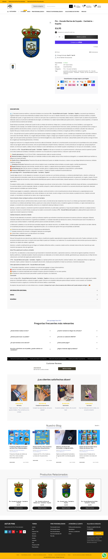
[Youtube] (20, 531)
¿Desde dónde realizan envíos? (19, 330)
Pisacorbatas (35, 547)
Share (96, 46)
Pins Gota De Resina (55, 531)
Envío (70, 533)
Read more (12, 462)
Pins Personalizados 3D (55, 533)
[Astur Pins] (9, 6)
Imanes (33, 538)
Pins (33, 529)
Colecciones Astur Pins (72, 11)
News (11, 432)
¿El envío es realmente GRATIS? (66, 336)
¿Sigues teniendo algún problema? (67, 348)
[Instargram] (17, 531)
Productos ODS (35, 544)
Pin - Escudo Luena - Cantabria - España (66, 502)
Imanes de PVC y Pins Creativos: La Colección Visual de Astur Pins (42, 447)
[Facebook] (9, 531)
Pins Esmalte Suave (55, 529)
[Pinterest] (13, 531)
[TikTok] (24, 531)
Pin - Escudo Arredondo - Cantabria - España (18, 502)
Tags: (56, 71)
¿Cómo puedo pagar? (63, 342)
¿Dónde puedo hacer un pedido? (19, 336)
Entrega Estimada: (62, 55)
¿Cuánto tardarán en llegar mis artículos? (69, 330)
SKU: (56, 65)
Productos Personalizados (54, 11)
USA (33, 542)
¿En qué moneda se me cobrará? (19, 342)
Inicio (28, 11)
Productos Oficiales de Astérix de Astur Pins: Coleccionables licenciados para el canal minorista (18, 447)
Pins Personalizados (38, 11)
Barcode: (57, 67)
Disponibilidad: (58, 62)
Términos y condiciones (74, 531)
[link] (19, 437)
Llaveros (34, 533)
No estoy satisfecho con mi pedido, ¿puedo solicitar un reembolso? (26, 349)
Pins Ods (83, 11)
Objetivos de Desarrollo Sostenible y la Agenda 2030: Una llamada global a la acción (65, 447)
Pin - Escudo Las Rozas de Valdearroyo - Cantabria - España (42, 502)
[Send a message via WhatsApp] (104, 555)
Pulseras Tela (35, 531)
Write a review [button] (67, 368)
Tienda (24, 11)
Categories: (58, 69)
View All (96, 425)
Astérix (33, 527)
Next (97, 495)
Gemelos (34, 536)
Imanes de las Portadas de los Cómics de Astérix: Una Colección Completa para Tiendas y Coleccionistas (88, 447)
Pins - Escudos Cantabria (70, 69)
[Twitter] (6, 531)
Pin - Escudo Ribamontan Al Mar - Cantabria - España (89, 502)
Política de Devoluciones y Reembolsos (82, 554)
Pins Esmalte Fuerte (55, 527)
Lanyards (34, 540)
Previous (11, 495)
